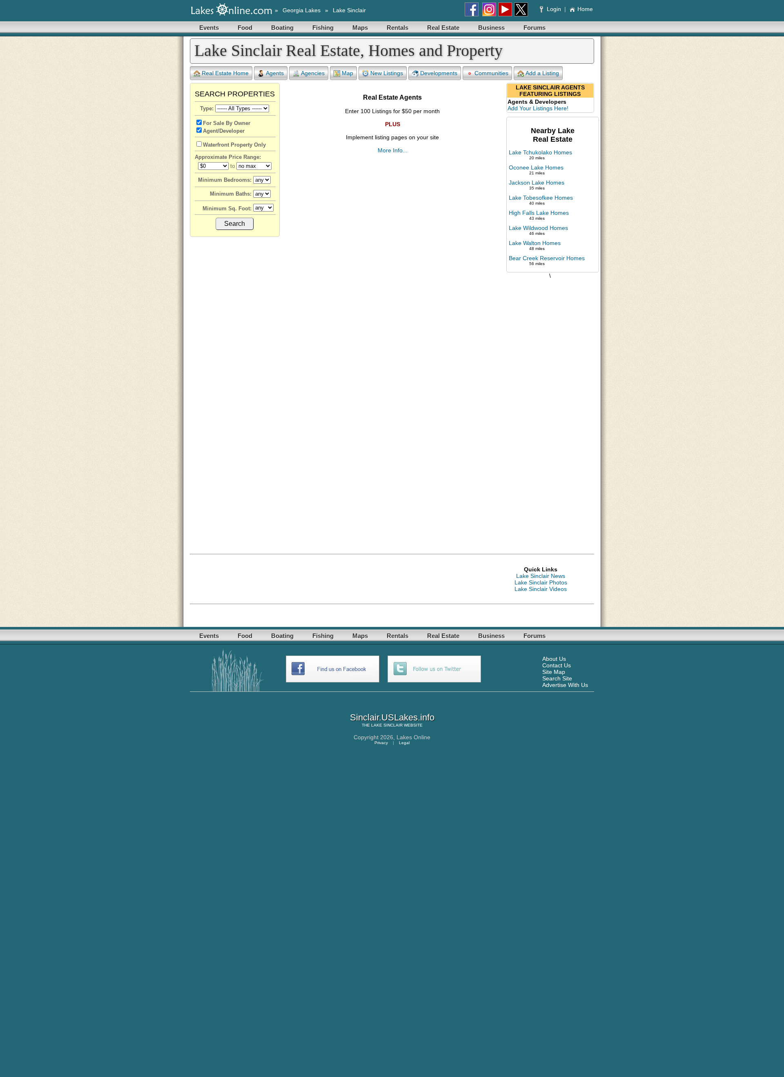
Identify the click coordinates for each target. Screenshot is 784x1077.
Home (585, 9)
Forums (534, 27)
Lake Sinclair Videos (540, 589)
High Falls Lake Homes (539, 213)
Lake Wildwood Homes (538, 228)
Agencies (313, 73)
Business (491, 27)
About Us (554, 659)
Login (554, 9)
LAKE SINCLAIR (387, 725)
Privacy (381, 742)
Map (347, 73)
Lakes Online (413, 737)
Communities (491, 73)
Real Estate (443, 27)
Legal (404, 742)
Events (209, 27)
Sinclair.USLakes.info (392, 717)
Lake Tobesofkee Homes (541, 197)
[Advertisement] (550, 408)
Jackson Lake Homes (536, 182)
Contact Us (556, 665)
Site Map (553, 672)
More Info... (393, 150)
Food (245, 27)
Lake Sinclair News (540, 576)
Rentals (397, 27)
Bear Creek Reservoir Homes (547, 258)
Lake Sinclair (349, 10)
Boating (282, 27)
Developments (438, 73)
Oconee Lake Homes (536, 167)
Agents (275, 73)
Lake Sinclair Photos (540, 582)
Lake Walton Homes (535, 243)
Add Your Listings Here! (538, 108)
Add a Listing (542, 73)
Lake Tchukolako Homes (540, 152)
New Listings (386, 73)
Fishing (323, 27)
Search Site (557, 678)
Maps (360, 27)
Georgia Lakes (302, 10)
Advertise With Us (565, 685)
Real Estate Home (225, 73)
